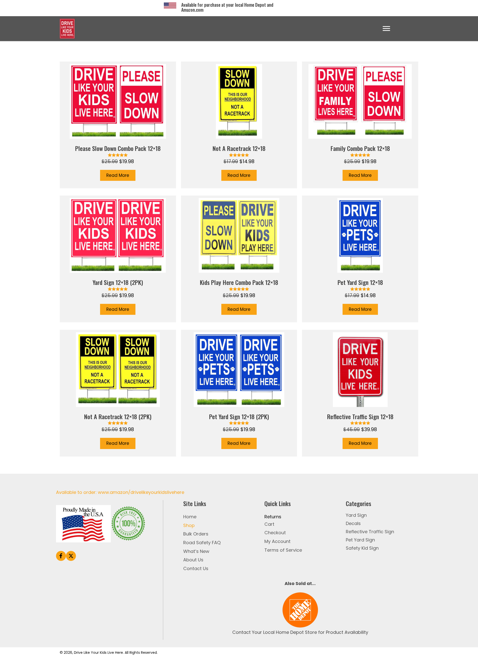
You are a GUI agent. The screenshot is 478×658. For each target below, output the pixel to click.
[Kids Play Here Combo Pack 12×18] (239, 259)
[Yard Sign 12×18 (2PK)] (118, 259)
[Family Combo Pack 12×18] (360, 125)
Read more (117, 175)
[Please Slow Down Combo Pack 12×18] (118, 125)
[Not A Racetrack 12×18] (239, 125)
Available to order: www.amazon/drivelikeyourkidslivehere (120, 492)
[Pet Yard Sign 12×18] (360, 259)
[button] (61, 556)
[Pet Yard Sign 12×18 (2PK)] (239, 393)
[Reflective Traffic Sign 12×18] (360, 393)
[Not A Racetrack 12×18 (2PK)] (118, 393)
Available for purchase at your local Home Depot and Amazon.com (227, 7)
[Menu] (386, 28)
